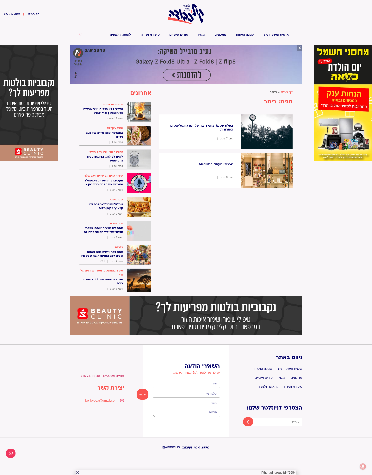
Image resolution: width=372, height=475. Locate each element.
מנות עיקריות (115, 128)
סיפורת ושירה (150, 34)
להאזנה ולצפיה (120, 34)
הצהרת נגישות (90, 375)
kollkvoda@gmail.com (101, 400)
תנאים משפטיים (113, 375)
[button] (77, 472)
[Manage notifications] (363, 466)
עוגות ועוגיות (115, 199)
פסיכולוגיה (116, 223)
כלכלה (119, 247)
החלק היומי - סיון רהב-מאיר (106, 151)
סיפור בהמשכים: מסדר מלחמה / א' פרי (101, 272)
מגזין (201, 34)
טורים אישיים (178, 34)
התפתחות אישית (113, 104)
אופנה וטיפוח (245, 34)
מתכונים (220, 34)
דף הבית (287, 92)
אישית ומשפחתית (276, 34)
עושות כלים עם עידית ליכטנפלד (103, 175)
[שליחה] (244, 422)
